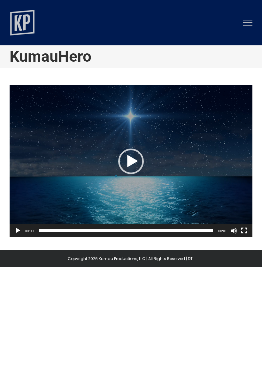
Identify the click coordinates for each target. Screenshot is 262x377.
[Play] (18, 230)
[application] (131, 161)
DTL (191, 258)
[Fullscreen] (244, 230)
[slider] (126, 230)
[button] (131, 161)
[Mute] (234, 230)
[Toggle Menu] (248, 23)
